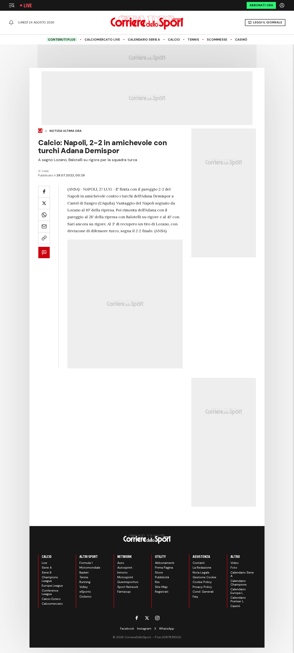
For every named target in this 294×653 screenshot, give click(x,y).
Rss (157, 582)
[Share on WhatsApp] (44, 215)
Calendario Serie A (144, 39)
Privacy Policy (202, 587)
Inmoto (122, 572)
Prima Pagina (164, 567)
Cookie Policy (202, 582)
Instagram (144, 628)
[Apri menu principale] (12, 5)
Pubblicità (162, 577)
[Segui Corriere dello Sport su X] (147, 618)
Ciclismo (85, 596)
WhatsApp (166, 628)
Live (28, 5)
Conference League (50, 592)
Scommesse (217, 39)
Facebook (127, 628)
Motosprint (125, 577)
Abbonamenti (164, 563)
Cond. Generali (203, 591)
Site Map (161, 587)
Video (235, 563)
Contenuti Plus (62, 39)
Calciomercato (52, 604)
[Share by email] (44, 226)
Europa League (52, 585)
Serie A (47, 567)
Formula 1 (86, 563)
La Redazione (202, 567)
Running (84, 582)
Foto (234, 567)
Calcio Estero (51, 599)
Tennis (193, 39)
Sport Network (127, 587)
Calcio (174, 39)
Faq (195, 596)
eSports (85, 591)
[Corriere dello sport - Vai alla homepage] (147, 22)
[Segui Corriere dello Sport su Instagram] (157, 618)
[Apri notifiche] (11, 22)
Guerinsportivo (127, 582)
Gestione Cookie (204, 577)
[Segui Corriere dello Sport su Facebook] (136, 618)
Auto (120, 563)
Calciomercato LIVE (102, 39)
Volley (83, 587)
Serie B (46, 572)
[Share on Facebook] (44, 191)
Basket (84, 572)
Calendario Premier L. (238, 599)
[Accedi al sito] (282, 5)
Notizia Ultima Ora (66, 131)
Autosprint (124, 567)
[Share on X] (44, 203)
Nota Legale (201, 572)
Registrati (161, 591)
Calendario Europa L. (238, 591)
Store (159, 572)
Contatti (199, 563)
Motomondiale (89, 567)
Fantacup (124, 591)
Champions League (50, 579)
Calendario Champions (239, 582)
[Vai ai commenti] (44, 252)
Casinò (241, 39)
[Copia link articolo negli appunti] (44, 238)
